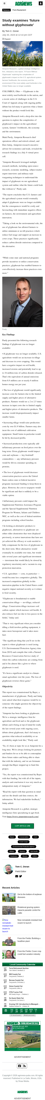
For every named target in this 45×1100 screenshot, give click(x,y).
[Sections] (4, 3)
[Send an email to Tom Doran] (16, 876)
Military (11, 851)
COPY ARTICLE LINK (22, 826)
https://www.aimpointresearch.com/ (22, 816)
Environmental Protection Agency (23, 846)
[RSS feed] (24, 1066)
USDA (35, 856)
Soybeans (13, 856)
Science (6, 10)
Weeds (25, 856)
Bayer (12, 837)
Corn (35, 837)
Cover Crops (23, 842)
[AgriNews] (23, 3)
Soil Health (34, 851)
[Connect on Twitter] (20, 876)
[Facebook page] (19, 1066)
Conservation (24, 837)
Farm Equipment (19, 10)
